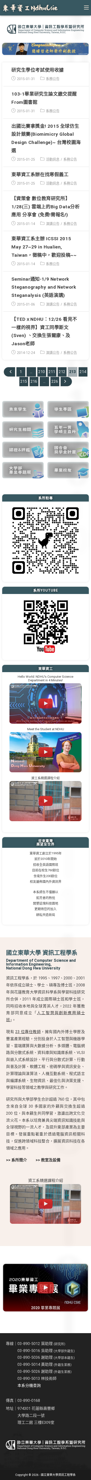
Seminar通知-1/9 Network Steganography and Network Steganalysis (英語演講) (43, 287)
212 (62, 371)
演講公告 (52, 224)
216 (34, 381)
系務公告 (52, 79)
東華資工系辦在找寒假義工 (39, 174)
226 (54, 381)
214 (83, 371)
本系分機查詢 (29, 1385)
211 (52, 371)
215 (23, 381)
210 (41, 371)
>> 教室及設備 (48, 1160)
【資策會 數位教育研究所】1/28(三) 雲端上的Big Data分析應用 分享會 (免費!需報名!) (45, 207)
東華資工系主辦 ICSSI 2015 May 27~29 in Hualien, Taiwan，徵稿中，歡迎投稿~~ (43, 247)
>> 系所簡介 (17, 1160)
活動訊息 (52, 160)
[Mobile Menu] (86, 7)
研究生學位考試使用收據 (37, 70)
